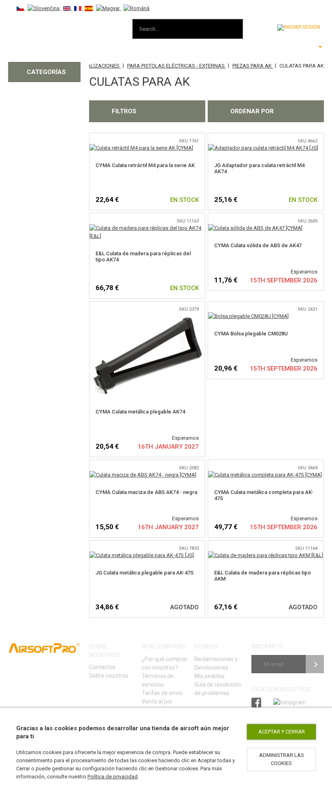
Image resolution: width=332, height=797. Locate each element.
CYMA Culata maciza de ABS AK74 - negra (146, 492)
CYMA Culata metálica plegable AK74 (140, 412)
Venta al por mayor (157, 705)
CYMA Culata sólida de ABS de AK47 (258, 245)
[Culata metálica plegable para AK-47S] (141, 555)
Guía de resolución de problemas (217, 688)
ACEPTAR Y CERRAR (281, 732)
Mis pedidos (209, 676)
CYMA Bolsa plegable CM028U (251, 334)
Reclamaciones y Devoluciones (216, 663)
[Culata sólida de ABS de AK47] (255, 228)
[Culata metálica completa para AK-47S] (265, 475)
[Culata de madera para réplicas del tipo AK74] (147, 228)
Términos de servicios (158, 680)
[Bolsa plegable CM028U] (248, 316)
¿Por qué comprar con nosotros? (164, 663)
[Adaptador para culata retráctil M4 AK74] (263, 148)
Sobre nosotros (108, 675)
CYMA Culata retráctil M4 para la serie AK (145, 165)
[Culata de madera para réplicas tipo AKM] (265, 555)
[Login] (299, 27)
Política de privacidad (112, 777)
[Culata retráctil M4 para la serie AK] (141, 148)
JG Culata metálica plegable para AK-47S (145, 573)
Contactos (102, 667)
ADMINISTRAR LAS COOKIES (281, 759)
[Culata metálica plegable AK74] (147, 316)
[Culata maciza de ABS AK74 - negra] (142, 475)
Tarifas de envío (162, 693)
